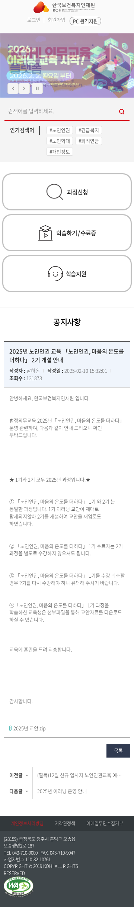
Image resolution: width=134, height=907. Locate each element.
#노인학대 (60, 140)
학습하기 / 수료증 (76, 232)
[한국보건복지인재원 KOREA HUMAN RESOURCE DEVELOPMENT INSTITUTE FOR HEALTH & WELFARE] (64, 7)
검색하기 (122, 110)
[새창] (19, 880)
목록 (118, 750)
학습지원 (76, 273)
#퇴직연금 (89, 140)
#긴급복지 (89, 129)
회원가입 (57, 19)
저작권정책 (65, 823)
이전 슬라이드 (13, 88)
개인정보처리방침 (27, 823)
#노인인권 (60, 129)
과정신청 (77, 191)
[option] (67, 65)
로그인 (34, 19)
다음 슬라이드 (24, 88)
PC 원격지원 (85, 21)
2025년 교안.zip (29, 728)
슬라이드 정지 (37, 88)
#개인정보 (60, 151)
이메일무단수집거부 (104, 823)
